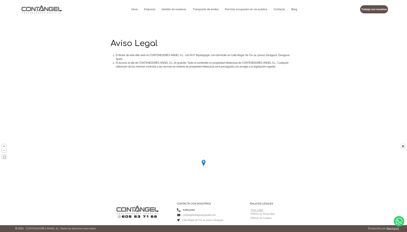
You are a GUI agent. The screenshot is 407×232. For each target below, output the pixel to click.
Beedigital (393, 228)
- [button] (4, 150)
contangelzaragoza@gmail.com (199, 215)
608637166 (189, 210)
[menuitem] (134, 9)
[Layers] (403, 146)
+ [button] (4, 146)
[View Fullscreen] (4, 157)
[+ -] (203, 166)
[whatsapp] (399, 221)
